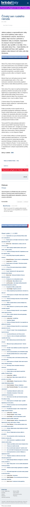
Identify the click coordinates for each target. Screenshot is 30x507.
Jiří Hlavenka (9, 281)
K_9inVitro (14, 261)
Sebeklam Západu (11, 320)
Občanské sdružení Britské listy (16, 501)
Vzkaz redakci (16, 492)
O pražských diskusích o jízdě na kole (15, 391)
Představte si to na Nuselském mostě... (15, 279)
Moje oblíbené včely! (17, 281)
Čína (18, 160)
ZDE (12, 152)
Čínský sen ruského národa (13, 446)
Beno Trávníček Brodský (12, 387)
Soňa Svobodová (10, 385)
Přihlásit (4, 188)
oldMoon (15, 375)
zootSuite (15, 412)
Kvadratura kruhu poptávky (18, 481)
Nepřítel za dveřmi (17, 288)
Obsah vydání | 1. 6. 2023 (9, 233)
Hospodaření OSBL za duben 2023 (13, 287)
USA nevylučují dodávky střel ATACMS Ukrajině (17, 351)
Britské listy (12, 3)
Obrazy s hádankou (19, 385)
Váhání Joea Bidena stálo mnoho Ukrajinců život (17, 444)
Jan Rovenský (9, 283)
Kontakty (3, 492)
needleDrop (15, 318)
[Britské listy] (15, 57)
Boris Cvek (8, 243)
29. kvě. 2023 (14, 205)
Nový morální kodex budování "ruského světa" (17, 448)
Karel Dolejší (10, 288)
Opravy (3, 494)
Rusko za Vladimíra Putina (9, 160)
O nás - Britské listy (5, 491)
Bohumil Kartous (10, 259)
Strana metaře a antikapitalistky (21, 259)
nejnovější (19, 201)
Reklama (3, 495)
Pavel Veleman (10, 424)
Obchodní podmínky (6, 497)
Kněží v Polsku (18, 414)
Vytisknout (5, 165)
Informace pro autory (17, 494)
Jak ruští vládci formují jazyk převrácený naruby (17, 450)
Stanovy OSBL (16, 491)
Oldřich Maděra (10, 381)
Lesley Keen (9, 261)
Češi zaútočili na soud (11, 369)
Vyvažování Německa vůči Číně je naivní (16, 334)
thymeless (15, 475)
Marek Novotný (6, 205)
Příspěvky (15, 495)
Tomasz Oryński (10, 414)
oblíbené (26, 201)
